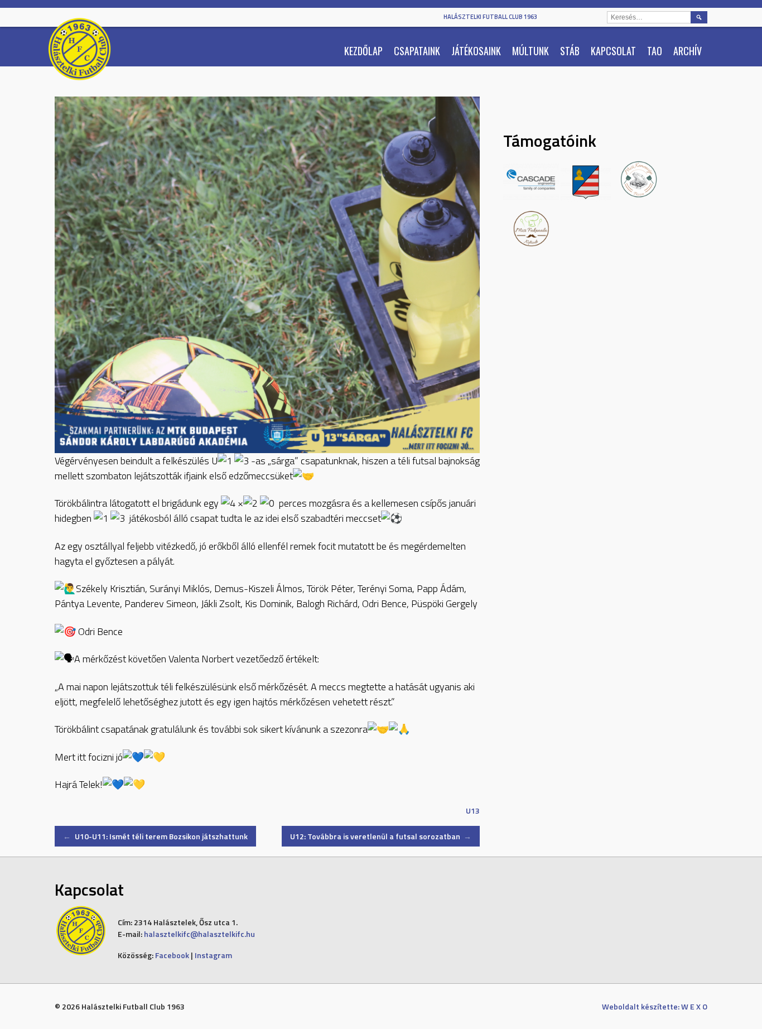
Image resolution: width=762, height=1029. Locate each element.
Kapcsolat (613, 51)
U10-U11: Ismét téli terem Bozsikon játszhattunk (155, 836)
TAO (654, 51)
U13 (473, 810)
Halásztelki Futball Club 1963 (490, 16)
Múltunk (530, 51)
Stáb (570, 51)
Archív (687, 51)
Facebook (172, 955)
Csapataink (417, 51)
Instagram (213, 955)
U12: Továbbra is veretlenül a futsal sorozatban (381, 836)
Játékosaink (476, 51)
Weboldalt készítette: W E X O (654, 1006)
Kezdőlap (363, 51)
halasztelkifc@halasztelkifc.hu (199, 934)
